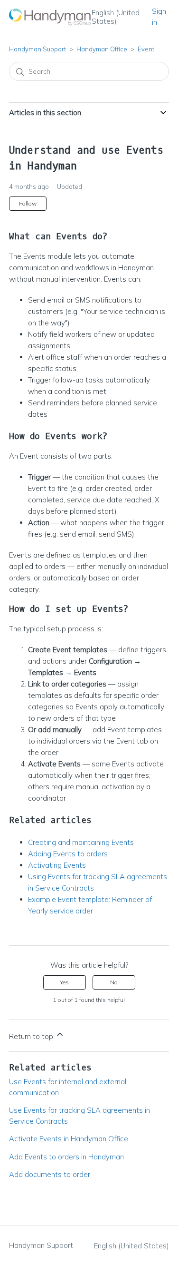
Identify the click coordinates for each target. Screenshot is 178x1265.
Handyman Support (37, 49)
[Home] (50, 17)
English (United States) (116, 17)
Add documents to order (49, 1174)
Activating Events (57, 865)
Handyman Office (101, 49)
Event (146, 49)
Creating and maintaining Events (81, 842)
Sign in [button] (159, 17)
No (114, 982)
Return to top (32, 1036)
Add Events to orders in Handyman (66, 1156)
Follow (28, 203)
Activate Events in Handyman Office (68, 1138)
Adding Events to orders (68, 853)
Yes (64, 982)
